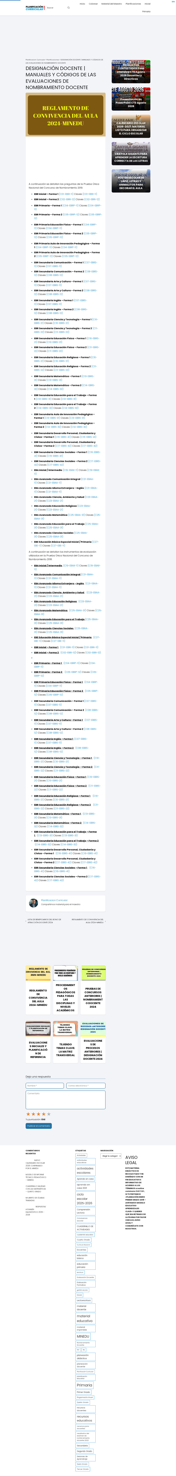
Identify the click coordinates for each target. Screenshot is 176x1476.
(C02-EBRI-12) (67, 199)
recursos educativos (84, 1418)
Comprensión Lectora (83, 1211)
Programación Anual (85, 1397)
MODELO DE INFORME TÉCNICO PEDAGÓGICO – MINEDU (36, 1177)
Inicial (147, 3)
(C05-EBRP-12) (71, 214)
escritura (80, 1272)
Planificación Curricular (85, 1372)
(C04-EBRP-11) (70, 205)
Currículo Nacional (83, 1245)
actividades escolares (85, 1170)
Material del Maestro (112, 3)
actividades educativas (82, 1161)
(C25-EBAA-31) (76, 515)
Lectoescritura (84, 1300)
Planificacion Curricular (54, 900)
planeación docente (82, 1365)
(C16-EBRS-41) (63, 437)
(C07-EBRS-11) (54, 266)
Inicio (82, 3)
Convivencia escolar (82, 1219)
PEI (84, 1350)
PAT (78, 1350)
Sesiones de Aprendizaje (82, 1457)
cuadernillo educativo (85, 1235)
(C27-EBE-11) (58, 545)
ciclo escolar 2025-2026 (84, 1198)
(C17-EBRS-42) (63, 445)
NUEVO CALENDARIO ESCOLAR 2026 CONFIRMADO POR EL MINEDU (35, 1164)
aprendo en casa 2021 (83, 1186)
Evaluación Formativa (81, 1283)
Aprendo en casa (85, 1179)
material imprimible (82, 1328)
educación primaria (82, 1265)
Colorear (93, 3)
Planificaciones (133, 3)
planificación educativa (82, 1377)
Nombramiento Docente (83, 1344)
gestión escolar (82, 1290)
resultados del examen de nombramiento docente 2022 (83, 1436)
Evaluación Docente (85, 1277)
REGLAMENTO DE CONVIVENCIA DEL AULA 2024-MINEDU (87, 921)
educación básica (82, 1257)
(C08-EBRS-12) (54, 275)
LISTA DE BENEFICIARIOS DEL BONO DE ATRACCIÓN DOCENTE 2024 (44, 921)
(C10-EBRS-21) (61, 323)
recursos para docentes (83, 1427)
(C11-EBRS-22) (61, 332)
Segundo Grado (84, 1451)
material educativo (85, 1318)
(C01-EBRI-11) (66, 194)
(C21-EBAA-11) (54, 482)
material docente (81, 1308)
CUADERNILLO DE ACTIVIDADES (85, 1228)
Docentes (81, 1250)
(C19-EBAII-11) (70, 470)
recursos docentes (81, 1409)
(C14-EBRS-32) (55, 389)
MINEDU (83, 1336)
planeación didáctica (83, 1357)
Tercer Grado (83, 1469)
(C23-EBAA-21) (54, 500)
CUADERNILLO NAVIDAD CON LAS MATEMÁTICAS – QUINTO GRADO (36, 1189)
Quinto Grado (83, 1402)
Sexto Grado (82, 1464)
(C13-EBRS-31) (54, 380)
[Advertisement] (88, 37)
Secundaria (82, 1445)
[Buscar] (68, 8)
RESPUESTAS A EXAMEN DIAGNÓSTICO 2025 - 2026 (36, 1210)
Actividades (81, 1155)
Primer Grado (83, 1392)
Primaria (146, 11)
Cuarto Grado (83, 1239)
